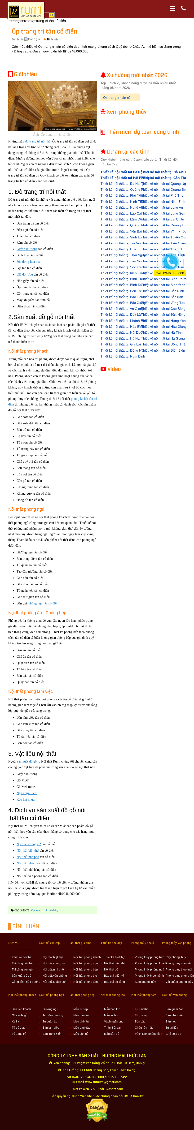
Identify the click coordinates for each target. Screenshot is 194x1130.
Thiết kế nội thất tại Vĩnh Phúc (163, 231)
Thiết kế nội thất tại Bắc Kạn (162, 297)
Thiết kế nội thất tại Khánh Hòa (124, 321)
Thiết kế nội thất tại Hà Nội (122, 172)
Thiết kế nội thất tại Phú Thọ (162, 195)
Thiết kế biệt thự (114, 957)
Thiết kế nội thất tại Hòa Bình (122, 326)
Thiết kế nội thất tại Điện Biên (163, 350)
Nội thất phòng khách (87, 957)
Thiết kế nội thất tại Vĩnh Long (123, 237)
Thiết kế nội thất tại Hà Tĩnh (162, 332)
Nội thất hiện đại (114, 963)
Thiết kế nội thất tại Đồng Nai (122, 350)
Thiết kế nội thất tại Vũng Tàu (163, 303)
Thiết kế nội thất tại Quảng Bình (165, 189)
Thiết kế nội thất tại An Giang (122, 309)
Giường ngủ (50, 1009)
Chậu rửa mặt (144, 1027)
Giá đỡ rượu (25, 274)
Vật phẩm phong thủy (179, 981)
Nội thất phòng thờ (85, 975)
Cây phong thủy (176, 957)
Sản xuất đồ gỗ (21, 975)
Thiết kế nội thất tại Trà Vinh (122, 243)
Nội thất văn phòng (55, 975)
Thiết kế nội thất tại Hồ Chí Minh (167, 172)
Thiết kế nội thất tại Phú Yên (122, 195)
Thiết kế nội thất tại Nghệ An (122, 207)
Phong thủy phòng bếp (149, 957)
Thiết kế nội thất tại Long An (162, 207)
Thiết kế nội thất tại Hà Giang (163, 338)
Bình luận (53, 39)
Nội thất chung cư (29, 844)
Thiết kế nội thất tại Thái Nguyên (125, 255)
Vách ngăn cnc (113, 1021)
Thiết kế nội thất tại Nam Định (123, 356)
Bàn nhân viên (175, 1015)
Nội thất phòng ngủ (85, 963)
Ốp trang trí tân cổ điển (44, 910)
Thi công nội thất (22, 963)
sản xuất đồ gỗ (27, 761)
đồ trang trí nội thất (38, 141)
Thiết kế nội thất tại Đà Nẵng (122, 183)
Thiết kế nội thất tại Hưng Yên (163, 321)
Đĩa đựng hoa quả (28, 261)
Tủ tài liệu (172, 1027)
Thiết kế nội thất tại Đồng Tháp (164, 344)
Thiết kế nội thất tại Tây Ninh (122, 261)
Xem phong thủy (145, 981)
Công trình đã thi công (26, 981)
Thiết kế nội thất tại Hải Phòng (125, 178)
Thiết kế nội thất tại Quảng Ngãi (165, 183)
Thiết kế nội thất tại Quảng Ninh (124, 225)
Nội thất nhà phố (28, 857)
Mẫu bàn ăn (81, 1015)
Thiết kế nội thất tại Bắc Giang (123, 303)
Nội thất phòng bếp (85, 969)
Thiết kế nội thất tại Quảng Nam (124, 189)
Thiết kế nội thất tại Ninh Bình (163, 201)
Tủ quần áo (50, 1021)
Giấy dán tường (27, 249)
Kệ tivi (16, 1021)
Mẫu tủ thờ (111, 1015)
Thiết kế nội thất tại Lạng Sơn (163, 213)
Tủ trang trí (19, 1033)
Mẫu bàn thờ (112, 1009)
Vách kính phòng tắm (148, 1033)
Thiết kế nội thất (22, 957)
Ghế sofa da (173, 1033)
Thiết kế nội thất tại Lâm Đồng (123, 219)
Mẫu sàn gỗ (80, 1033)
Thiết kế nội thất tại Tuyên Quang (166, 237)
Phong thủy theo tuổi (179, 969)
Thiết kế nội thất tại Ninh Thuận (124, 201)
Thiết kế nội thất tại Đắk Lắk (121, 314)
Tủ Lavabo (142, 1009)
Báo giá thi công (114, 981)
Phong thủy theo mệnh (149, 975)
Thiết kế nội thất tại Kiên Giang (124, 273)
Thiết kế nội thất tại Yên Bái (121, 231)
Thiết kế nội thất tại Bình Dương (124, 285)
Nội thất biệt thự (28, 850)
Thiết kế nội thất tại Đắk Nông (163, 314)
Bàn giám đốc (174, 1009)
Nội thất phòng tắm (85, 981)
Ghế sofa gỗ (19, 1015)
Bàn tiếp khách (21, 1009)
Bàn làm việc (51, 1027)
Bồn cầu (140, 1021)
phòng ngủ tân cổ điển (43, 603)
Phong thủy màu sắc (179, 963)
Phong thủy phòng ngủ (149, 969)
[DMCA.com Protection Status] (97, 1110)
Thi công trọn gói (22, 969)
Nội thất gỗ (111, 969)
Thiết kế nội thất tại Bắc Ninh (162, 291)
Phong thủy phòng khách (151, 963)
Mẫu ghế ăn (81, 1021)
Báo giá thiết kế (114, 975)
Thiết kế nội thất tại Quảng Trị (163, 225)
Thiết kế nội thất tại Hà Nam (121, 338)
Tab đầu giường (53, 1015)
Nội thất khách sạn (29, 863)
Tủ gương (141, 1015)
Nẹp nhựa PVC (27, 793)
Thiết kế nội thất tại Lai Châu (162, 219)
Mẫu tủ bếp (80, 1009)
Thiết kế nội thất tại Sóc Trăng (123, 267)
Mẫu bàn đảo (81, 1027)
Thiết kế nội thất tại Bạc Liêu (122, 297)
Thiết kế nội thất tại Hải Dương (123, 332)
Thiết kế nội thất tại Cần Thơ (164, 178)
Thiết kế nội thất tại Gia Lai (121, 344)
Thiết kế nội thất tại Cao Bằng (163, 309)
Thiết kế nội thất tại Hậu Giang (164, 326)
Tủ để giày (18, 1027)
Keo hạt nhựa (26, 799)
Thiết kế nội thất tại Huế (118, 249)
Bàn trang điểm (52, 1033)
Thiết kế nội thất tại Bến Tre (121, 291)
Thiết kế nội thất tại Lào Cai (121, 213)
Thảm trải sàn (113, 1027)
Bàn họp (171, 1021)
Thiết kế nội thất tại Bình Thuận (124, 279)
